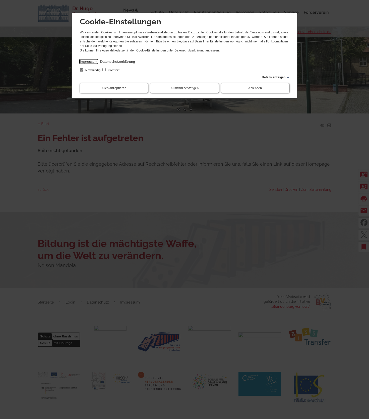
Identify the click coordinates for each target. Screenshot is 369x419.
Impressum (89, 61)
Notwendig (93, 70)
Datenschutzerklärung (117, 61)
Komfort (113, 70)
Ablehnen (255, 88)
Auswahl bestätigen (184, 88)
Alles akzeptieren (113, 88)
